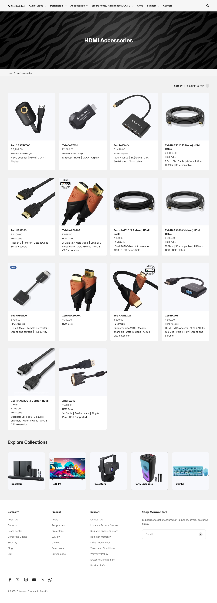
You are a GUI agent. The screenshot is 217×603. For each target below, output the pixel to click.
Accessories (77, 5)
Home (10, 73)
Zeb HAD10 (68, 400)
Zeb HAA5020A (71, 230)
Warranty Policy (99, 553)
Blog (10, 548)
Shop (140, 5)
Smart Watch (59, 548)
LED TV (56, 536)
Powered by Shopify (38, 591)
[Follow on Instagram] (26, 580)
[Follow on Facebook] (10, 580)
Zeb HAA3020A (71, 315)
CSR (10, 553)
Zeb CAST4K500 (20, 145)
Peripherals (56, 5)
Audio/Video (36, 5)
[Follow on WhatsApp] (50, 580)
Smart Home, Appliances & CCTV (111, 5)
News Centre (15, 531)
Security (12, 542)
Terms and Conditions (102, 548)
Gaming (56, 542)
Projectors (58, 531)
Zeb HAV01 (171, 315)
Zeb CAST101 (70, 145)
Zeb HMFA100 (19, 315)
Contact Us (96, 519)
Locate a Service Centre (104, 525)
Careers (167, 5)
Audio (55, 519)
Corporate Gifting (17, 536)
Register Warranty (100, 536)
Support (151, 5)
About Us (13, 519)
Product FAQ (97, 565)
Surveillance (59, 553)
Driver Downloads (100, 542)
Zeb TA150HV (121, 145)
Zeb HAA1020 (19, 230)
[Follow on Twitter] (18, 580)
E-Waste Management (102, 559)
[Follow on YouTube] (34, 580)
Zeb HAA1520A (122, 315)
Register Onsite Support (104, 531)
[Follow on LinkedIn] (42, 580)
